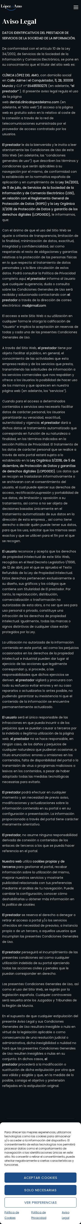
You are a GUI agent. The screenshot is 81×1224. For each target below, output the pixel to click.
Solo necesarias (40, 1190)
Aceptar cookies (40, 1177)
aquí (22, 278)
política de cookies (20, 904)
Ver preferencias (40, 1202)
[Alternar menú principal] (76, 7)
